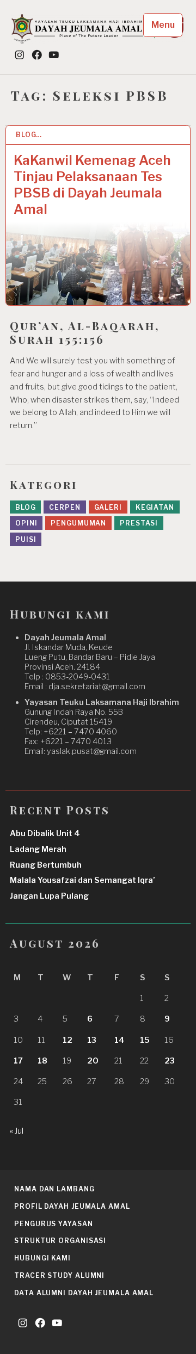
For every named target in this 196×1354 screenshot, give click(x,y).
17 (18, 1061)
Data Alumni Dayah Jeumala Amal (84, 1293)
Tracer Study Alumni (59, 1275)
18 (42, 1061)
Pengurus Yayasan (53, 1224)
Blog (25, 507)
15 (145, 1040)
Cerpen (64, 507)
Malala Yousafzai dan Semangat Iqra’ (82, 880)
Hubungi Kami (42, 1258)
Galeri (108, 507)
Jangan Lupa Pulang (49, 896)
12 (67, 1040)
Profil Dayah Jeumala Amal (72, 1206)
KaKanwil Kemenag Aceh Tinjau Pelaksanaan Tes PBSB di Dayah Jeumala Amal (92, 184)
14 (119, 1040)
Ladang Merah (38, 849)
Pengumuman (78, 523)
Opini (26, 523)
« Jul (16, 1131)
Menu (163, 25)
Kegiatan (155, 507)
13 (91, 1040)
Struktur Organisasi (60, 1240)
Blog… (29, 135)
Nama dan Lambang (54, 1189)
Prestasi (139, 523)
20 (93, 1061)
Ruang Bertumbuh (46, 865)
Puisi (25, 539)
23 (169, 1061)
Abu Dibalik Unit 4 (45, 833)
